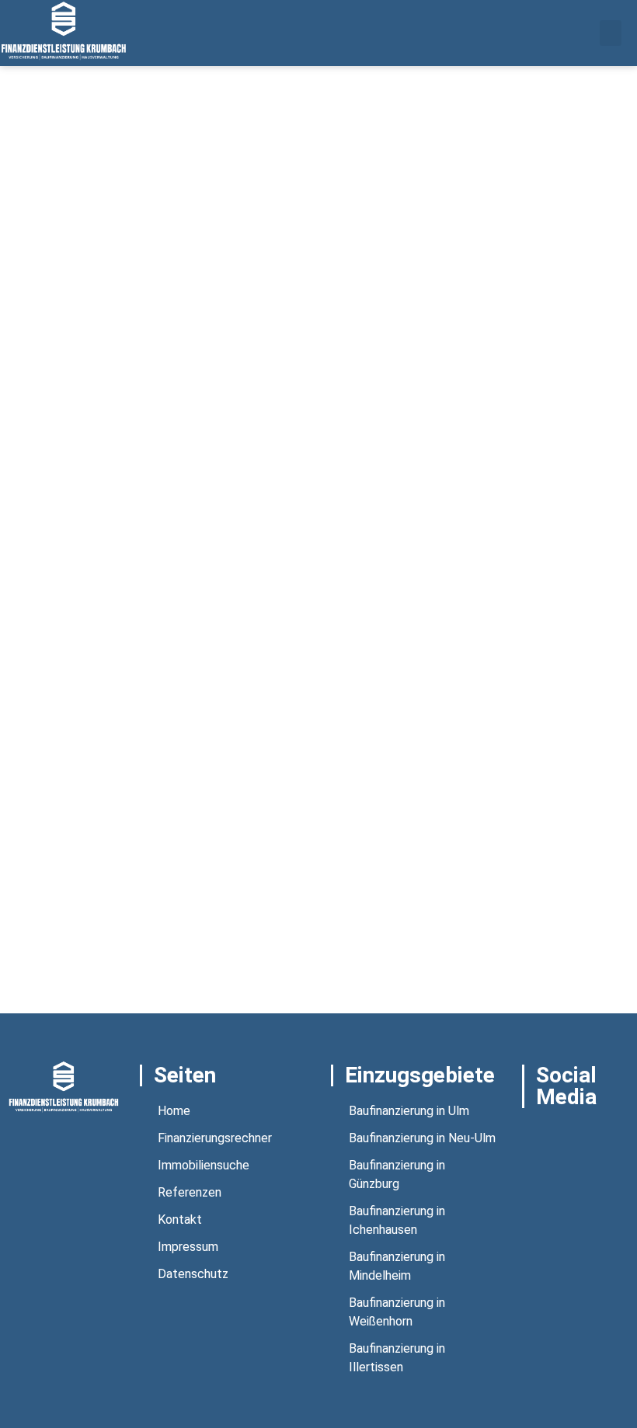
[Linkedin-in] (532, 1155)
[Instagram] (572, 1134)
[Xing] (613, 1134)
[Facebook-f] (532, 1134)
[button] (610, 33)
